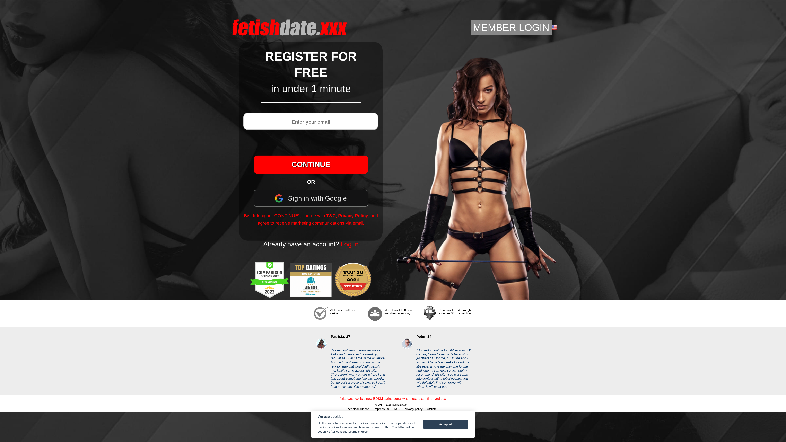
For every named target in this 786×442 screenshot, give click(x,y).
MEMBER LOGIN (511, 27)
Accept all (445, 424)
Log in (350, 244)
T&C (331, 215)
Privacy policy (413, 409)
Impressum (381, 409)
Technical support (357, 409)
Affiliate (432, 409)
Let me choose (358, 431)
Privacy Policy (353, 215)
